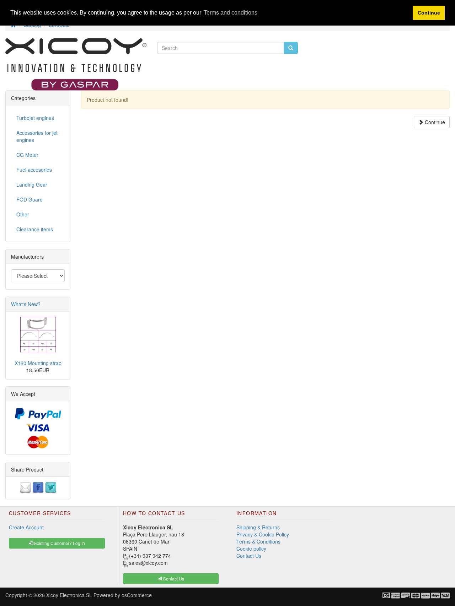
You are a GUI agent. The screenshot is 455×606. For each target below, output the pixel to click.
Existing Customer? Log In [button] (59, 543)
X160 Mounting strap (38, 363)
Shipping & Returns (258, 527)
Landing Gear (31, 184)
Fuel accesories (34, 169)
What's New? (26, 304)
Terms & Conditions (258, 541)
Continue (434, 122)
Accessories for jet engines (37, 136)
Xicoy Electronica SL (69, 595)
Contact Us (248, 555)
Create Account (26, 527)
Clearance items (34, 229)
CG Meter (27, 154)
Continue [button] (429, 13)
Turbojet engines (35, 117)
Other (22, 214)
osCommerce (137, 595)
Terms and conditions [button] (230, 13)
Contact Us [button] (173, 578)
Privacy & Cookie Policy (262, 534)
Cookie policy (251, 548)
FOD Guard (29, 199)
